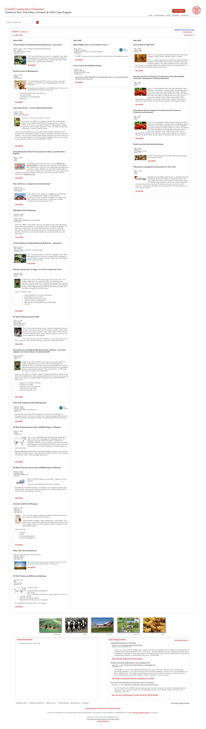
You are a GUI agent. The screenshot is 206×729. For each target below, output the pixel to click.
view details (31, 65)
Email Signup (179, 11)
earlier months (18, 35)
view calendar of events (181, 640)
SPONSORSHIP (63, 703)
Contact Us (185, 15)
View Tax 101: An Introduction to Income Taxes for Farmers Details (135, 695)
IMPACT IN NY (51, 703)
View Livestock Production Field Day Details (127, 658)
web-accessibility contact (141, 712)
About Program (159, 15)
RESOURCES (75, 703)
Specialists (176, 15)
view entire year (187, 32)
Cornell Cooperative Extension (38, 10)
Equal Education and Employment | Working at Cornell (103, 708)
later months (188, 35)
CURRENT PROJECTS (36, 703)
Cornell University (103, 721)
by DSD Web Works (112, 719)
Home (151, 15)
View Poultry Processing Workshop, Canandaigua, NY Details (133, 678)
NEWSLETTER (21, 703)
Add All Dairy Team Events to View (184, 29)
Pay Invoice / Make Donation (180, 703)
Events (168, 15)
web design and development (96, 719)
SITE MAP (85, 703)
